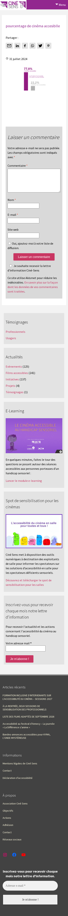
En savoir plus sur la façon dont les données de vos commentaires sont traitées (33, 287)
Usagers (11, 338)
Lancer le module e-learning (24, 481)
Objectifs (8, 810)
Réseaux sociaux (12, 839)
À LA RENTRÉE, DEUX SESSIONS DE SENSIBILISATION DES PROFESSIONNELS (24, 707)
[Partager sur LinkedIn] (17, 46)
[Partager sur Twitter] (40, 46)
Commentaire (18, 165)
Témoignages (14, 392)
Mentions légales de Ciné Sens (20, 763)
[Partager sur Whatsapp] (32, 46)
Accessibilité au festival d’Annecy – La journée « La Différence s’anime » (29, 725)
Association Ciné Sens (15, 803)
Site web (13, 229)
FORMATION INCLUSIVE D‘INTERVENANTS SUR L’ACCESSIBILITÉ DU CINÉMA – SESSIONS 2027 (27, 697)
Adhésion (8, 825)
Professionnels (15, 332)
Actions (7, 817)
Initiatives (12, 379)
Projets (10, 386)
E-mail (13, 215)
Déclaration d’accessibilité (17, 778)
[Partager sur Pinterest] (48, 46)
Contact (7, 770)
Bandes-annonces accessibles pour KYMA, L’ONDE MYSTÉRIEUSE (26, 736)
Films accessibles (17, 373)
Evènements (14, 366)
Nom (12, 200)
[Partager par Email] (9, 46)
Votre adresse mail (19, 643)
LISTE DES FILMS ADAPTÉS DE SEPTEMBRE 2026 (28, 716)
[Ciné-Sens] (13, 5)
